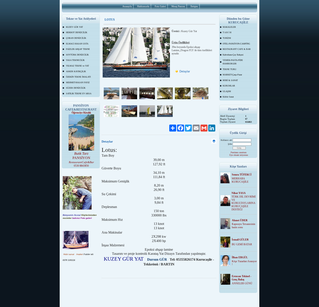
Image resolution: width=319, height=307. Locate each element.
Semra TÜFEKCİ (242, 174)
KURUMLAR (229, 85)
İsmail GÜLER (240, 239)
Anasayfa (127, 6)
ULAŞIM (227, 91)
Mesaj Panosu (178, 6)
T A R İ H (227, 32)
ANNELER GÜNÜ (242, 283)
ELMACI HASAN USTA (77, 43)
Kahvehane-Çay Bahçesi (233, 55)
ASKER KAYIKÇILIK (76, 71)
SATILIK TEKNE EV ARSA (78, 93)
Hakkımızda (143, 6)
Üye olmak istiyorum (238, 155)
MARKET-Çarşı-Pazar (232, 74)
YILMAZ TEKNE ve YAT (77, 66)
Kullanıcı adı (226, 140)
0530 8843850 (81, 165)
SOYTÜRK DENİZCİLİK (77, 55)
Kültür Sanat (228, 97)
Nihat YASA (239, 193)
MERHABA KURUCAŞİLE (240, 180)
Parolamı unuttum (239, 152)
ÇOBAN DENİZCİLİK (76, 38)
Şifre (230, 144)
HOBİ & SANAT (230, 80)
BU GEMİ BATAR (242, 244)
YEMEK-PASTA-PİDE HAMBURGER (233, 62)
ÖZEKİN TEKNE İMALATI (78, 77)
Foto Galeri (160, 6)
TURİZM (227, 38)
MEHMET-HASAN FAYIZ (78, 82)
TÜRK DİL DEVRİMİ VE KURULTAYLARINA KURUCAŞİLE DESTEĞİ (244, 203)
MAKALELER (229, 27)
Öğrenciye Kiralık (81, 112)
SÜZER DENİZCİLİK (76, 88)
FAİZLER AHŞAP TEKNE (78, 49)
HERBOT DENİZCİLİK (76, 32)
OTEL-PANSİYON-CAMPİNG (236, 43)
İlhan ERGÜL (240, 257)
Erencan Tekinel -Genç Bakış (241, 278)
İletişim (194, 6)
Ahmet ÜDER (240, 220)
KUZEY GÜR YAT (74, 27)
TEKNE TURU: (230, 69)
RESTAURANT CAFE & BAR (237, 49)
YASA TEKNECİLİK (75, 60)
